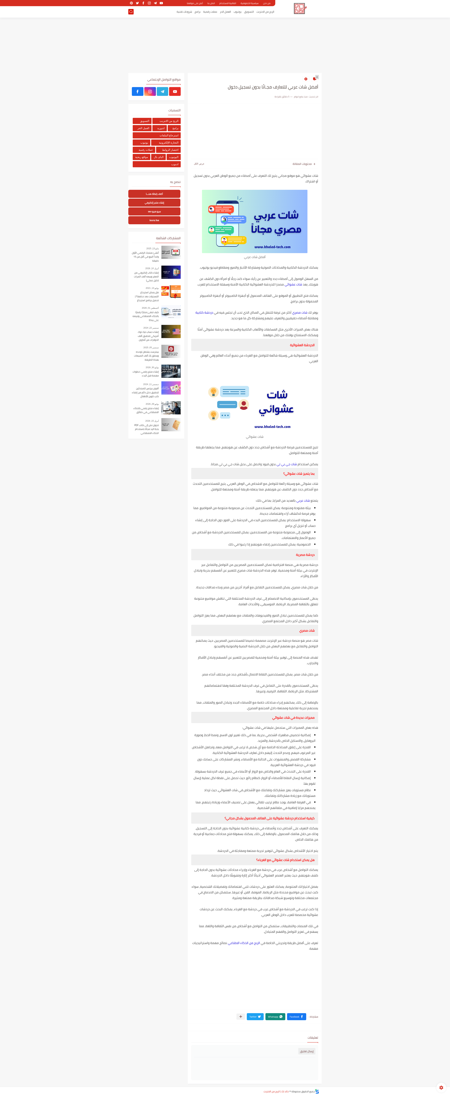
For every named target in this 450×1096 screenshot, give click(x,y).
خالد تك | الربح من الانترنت (276, 1091)
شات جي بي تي (287, 464)
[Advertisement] (225, 45)
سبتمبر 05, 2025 (151, 347)
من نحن (266, 3)
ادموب (174, 164)
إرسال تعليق (307, 1051)
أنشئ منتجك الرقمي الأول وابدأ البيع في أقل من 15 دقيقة (145, 257)
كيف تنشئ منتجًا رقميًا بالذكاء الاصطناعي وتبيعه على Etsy (146, 316)
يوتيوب (238, 11)
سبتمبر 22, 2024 (151, 328)
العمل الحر (225, 11)
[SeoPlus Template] (317, 1091)
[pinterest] (131, 3)
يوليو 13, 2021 (152, 288)
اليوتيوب (173, 156)
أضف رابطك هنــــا (154, 194)
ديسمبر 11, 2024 (151, 384)
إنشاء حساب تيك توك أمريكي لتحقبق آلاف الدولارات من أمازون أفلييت (148, 336)
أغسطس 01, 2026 (150, 308)
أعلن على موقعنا (195, 3)
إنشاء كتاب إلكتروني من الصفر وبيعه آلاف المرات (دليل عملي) (146, 277)
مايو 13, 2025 (152, 248)
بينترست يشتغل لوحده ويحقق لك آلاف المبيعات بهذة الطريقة (146, 356)
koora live (154, 220)
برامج (198, 11)
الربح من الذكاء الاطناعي (244, 943)
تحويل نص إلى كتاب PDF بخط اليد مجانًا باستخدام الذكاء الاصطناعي (146, 429)
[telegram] (155, 3)
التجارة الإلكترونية (168, 142)
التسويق (249, 11)
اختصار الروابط (170, 149)
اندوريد (161, 128)
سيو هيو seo (154, 211)
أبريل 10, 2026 (152, 268)
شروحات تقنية (184, 11)
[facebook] (143, 3)
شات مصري (299, 312)
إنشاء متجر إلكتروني (154, 203)
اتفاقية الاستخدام (227, 3)
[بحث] (131, 11)
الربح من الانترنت (265, 11)
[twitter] (137, 3)
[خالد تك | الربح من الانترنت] (299, 8)
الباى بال (158, 156)
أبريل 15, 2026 (152, 421)
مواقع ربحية (141, 156)
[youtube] (161, 3)
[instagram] (149, 3)
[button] (296, 1016)
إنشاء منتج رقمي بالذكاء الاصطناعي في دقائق (146, 410)
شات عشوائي (293, 284)
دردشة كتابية (204, 312)
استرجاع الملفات (169, 135)
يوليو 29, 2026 (152, 404)
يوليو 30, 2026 (152, 367)
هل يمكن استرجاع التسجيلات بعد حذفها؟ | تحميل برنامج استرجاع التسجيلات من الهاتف (147, 296)
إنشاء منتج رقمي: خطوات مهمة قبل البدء (146, 374)
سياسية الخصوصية (250, 3)
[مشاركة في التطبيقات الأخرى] (240, 1017)
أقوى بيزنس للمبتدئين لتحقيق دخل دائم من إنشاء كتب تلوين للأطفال (145, 392)
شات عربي (303, 500)
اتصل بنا (211, 3)
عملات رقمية (210, 11)
